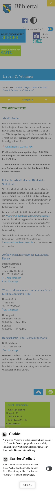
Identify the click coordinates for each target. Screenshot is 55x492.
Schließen (27, 485)
